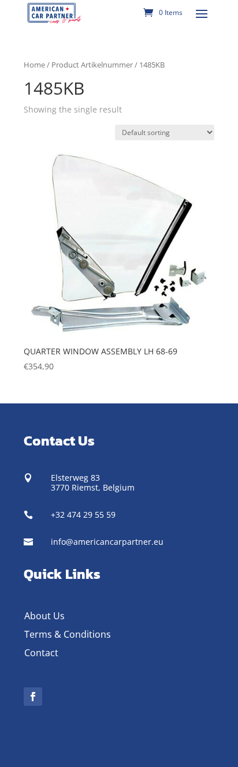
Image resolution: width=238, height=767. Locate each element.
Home (34, 64)
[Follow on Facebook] (33, 696)
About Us (44, 615)
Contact (41, 652)
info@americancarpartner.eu (107, 541)
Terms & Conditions (67, 634)
